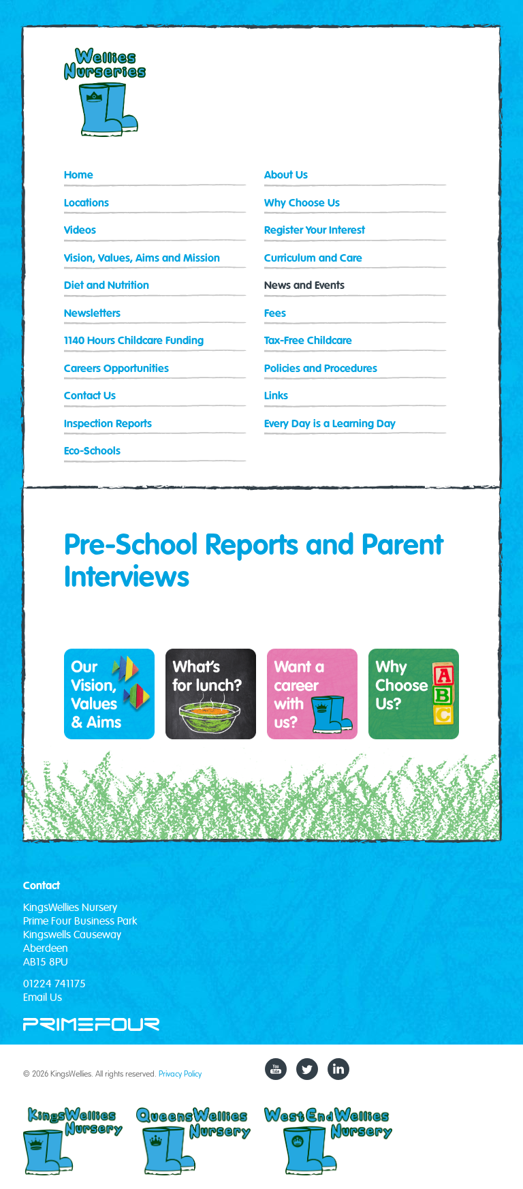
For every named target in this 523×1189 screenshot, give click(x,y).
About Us (286, 175)
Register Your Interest (314, 230)
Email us (42, 997)
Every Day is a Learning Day (330, 424)
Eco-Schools (92, 451)
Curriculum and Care (313, 258)
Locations (86, 203)
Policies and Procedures (320, 369)
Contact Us (90, 396)
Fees (275, 314)
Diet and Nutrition (106, 286)
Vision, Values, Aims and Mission (142, 258)
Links (276, 396)
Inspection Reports (108, 424)
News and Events (304, 286)
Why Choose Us (302, 203)
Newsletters (92, 314)
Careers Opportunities (116, 369)
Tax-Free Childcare (308, 341)
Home (78, 175)
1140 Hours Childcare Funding (134, 341)
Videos (80, 230)
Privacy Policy (180, 1073)
